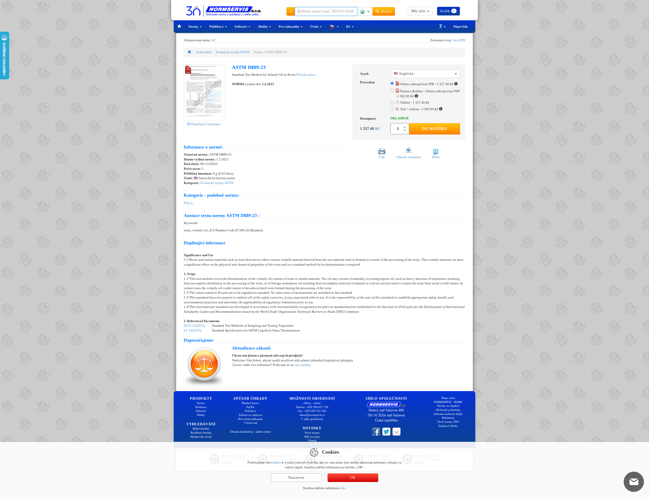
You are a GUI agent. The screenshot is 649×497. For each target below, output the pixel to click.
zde (342, 488)
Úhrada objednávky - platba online (250, 431)
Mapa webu (448, 397)
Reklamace (448, 417)
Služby (263, 26)
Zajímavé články (448, 425)
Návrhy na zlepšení (448, 405)
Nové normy (312, 432)
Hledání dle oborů (201, 436)
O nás (314, 26)
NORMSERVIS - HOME (448, 401)
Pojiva (188, 203)
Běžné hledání (201, 428)
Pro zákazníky (289, 26)
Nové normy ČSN (448, 421)
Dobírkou (250, 410)
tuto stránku (302, 365)
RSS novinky (312, 436)
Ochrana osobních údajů (448, 413)
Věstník (312, 440)
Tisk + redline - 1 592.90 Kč (419, 109)
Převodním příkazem (250, 418)
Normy (193, 26)
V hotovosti (250, 422)
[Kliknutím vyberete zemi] (365, 11)
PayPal (250, 407)
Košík (447, 11)
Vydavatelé (203, 52)
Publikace (216, 26)
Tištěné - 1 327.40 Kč (414, 102)
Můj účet (419, 11)
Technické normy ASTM (232, 52)
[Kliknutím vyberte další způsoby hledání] (290, 11)
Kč (348, 26)
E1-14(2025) (192, 330)
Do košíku (434, 128)
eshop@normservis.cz (312, 414)
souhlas (276, 462)
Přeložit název (306, 75)
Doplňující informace (206, 124)
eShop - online (312, 402)
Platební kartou (250, 402)
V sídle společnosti (312, 418)
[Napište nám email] (396, 431)
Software (241, 26)
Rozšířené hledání (201, 432)
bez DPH (459, 40)
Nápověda (460, 26)
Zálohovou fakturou (250, 414)
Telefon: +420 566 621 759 (312, 407)
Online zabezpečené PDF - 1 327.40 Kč (426, 84)
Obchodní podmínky (448, 409)
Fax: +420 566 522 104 (312, 410)
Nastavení (296, 478)
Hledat (386, 11)
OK (353, 478)
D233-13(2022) (194, 325)
